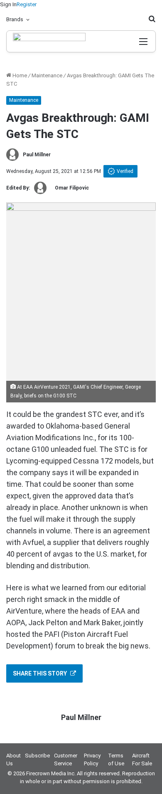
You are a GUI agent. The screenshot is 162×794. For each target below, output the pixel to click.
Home (19, 75)
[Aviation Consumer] (49, 41)
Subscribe (37, 755)
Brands (14, 19)
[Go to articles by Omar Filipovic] (40, 188)
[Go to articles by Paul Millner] (12, 154)
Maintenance (47, 75)
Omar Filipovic (72, 188)
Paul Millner (37, 155)
